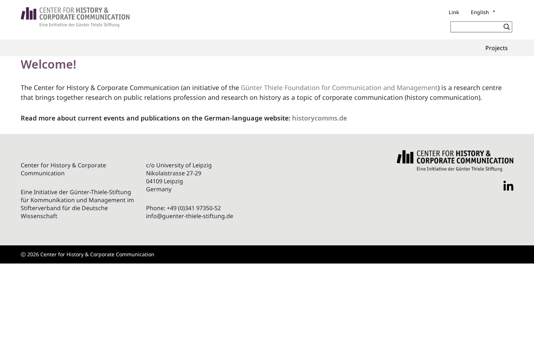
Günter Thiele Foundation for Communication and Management (339, 87)
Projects (496, 48)
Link (454, 12)
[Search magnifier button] (507, 27)
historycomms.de (319, 118)
